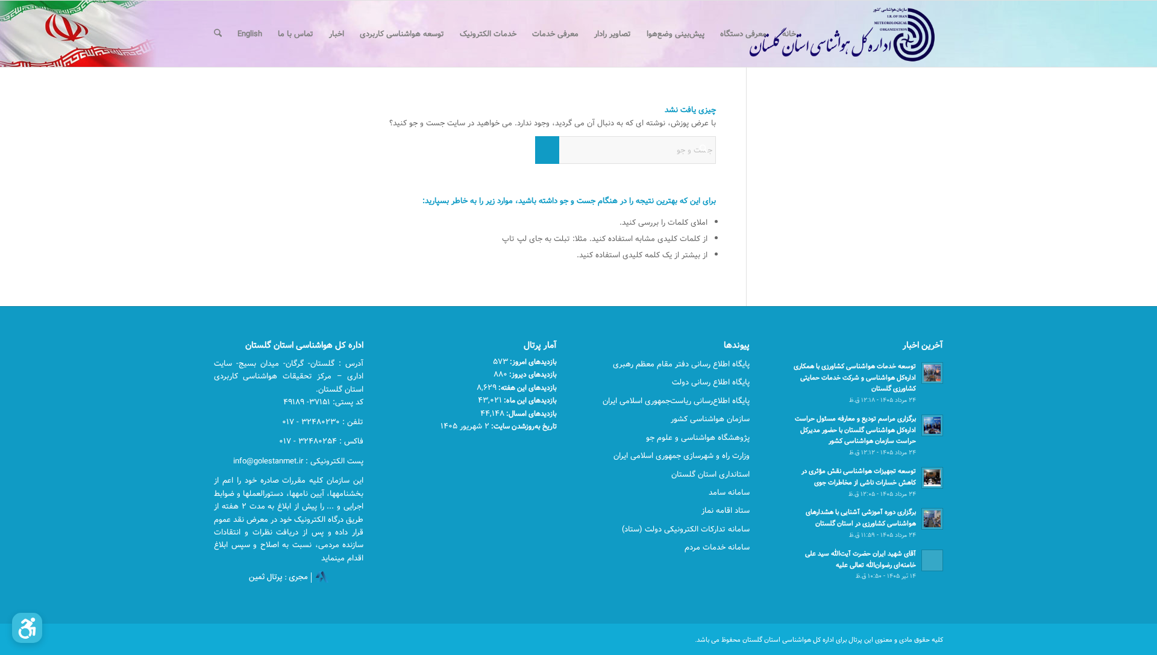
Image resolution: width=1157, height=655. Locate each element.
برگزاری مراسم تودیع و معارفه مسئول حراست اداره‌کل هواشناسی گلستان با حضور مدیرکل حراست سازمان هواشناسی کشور (855, 430)
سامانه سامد (729, 492)
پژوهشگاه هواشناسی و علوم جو (698, 437)
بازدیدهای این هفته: (527, 387)
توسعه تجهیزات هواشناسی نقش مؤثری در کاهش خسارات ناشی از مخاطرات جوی (858, 476)
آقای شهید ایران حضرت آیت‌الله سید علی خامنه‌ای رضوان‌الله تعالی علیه (860, 559)
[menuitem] (789, 34)
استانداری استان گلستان (710, 474)
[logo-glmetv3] (824, 34)
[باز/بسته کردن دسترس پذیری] (27, 628)
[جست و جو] (218, 34)
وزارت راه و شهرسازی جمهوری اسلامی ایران (681, 455)
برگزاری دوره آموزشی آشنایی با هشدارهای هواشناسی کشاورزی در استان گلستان (861, 517)
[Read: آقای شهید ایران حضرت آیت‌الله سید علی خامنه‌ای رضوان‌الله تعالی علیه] (932, 560)
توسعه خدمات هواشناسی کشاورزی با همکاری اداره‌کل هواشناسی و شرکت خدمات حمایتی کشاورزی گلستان (855, 377)
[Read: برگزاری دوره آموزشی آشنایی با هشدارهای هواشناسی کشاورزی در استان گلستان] (932, 519)
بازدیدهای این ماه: (529, 400)
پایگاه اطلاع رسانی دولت (711, 382)
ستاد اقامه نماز (725, 510)
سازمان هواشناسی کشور (710, 418)
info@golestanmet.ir (268, 461)
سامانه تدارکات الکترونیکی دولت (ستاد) (686, 529)
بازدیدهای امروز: (532, 362)
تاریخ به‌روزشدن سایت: (523, 426)
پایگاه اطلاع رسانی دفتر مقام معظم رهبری (681, 364)
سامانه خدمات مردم (717, 547)
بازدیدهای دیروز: (532, 374)
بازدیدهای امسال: (530, 413)
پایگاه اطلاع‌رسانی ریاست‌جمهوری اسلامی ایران (676, 400)
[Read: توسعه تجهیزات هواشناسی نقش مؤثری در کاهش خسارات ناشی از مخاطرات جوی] (932, 478)
